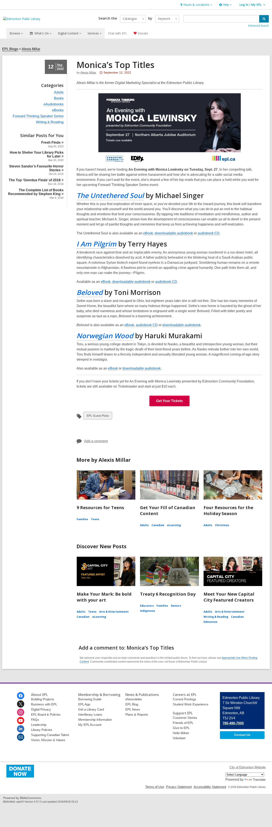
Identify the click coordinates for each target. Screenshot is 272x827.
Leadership (38, 724)
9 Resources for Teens (100, 507)
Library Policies (41, 730)
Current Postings (184, 699)
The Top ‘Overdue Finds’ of (35, 180)
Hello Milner (181, 733)
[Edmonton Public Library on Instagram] (20, 712)
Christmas (222, 525)
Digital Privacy (41, 709)
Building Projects (42, 699)
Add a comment (96, 441)
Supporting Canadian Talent (50, 735)
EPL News (132, 709)
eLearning (174, 525)
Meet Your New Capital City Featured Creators (229, 597)
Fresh (51, 142)
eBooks (58, 110)
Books (59, 98)
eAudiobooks (54, 104)
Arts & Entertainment (114, 611)
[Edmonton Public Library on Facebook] (20, 695)
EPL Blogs (10, 49)
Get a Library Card (91, 709)
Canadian (158, 525)
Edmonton (210, 622)
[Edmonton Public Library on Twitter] (20, 704)
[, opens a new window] (20, 776)
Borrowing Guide (89, 699)
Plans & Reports (136, 714)
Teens (95, 519)
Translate (259, 779)
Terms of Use (154, 787)
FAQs (35, 719)
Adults (59, 92)
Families (82, 519)
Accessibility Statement (210, 787)
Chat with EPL (117, 33)
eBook (148, 233)
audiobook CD (209, 233)
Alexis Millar (31, 49)
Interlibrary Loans (90, 714)
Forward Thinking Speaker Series (38, 116)
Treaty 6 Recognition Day (168, 594)
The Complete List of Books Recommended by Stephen (36, 192)
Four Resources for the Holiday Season (228, 510)
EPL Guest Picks (97, 416)
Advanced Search (258, 25)
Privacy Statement (179, 787)
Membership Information (95, 719)
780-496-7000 (233, 723)
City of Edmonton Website (248, 767)
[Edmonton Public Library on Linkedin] (20, 728)
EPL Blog (131, 704)
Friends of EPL (183, 723)
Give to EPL (181, 728)
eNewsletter (133, 699)
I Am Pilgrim (96, 243)
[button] (195, 5)
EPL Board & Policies (46, 714)
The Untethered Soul (110, 195)
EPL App (84, 704)
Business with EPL (44, 704)
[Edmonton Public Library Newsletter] (20, 737)
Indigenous (147, 611)
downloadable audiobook (174, 233)
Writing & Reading (50, 122)
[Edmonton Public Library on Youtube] (20, 720)
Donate (142, 33)
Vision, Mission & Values (48, 740)
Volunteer (179, 738)
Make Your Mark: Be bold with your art (104, 597)
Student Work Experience (190, 704)
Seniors (176, 606)
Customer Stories (185, 717)
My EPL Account (89, 724)
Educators (147, 606)
